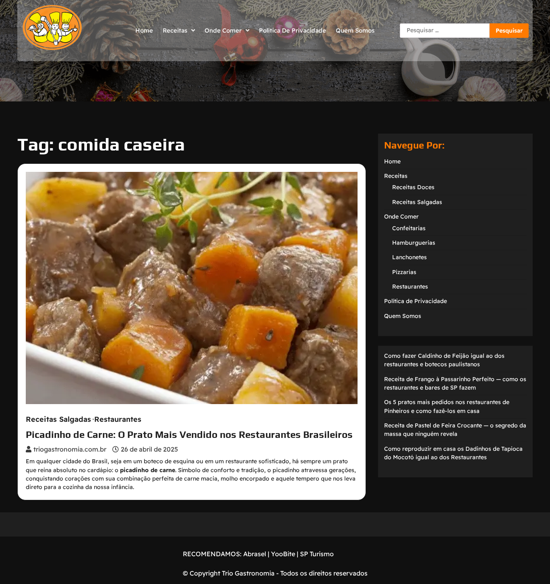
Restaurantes (117, 419)
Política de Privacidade (292, 30)
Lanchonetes (409, 257)
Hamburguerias (413, 242)
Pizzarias (404, 272)
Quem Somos (355, 30)
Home (144, 30)
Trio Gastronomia (247, 573)
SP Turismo (317, 554)
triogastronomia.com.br (69, 449)
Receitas (175, 30)
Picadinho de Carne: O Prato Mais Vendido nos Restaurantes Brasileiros (189, 434)
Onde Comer (223, 30)
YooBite (283, 554)
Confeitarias (409, 228)
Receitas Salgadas (58, 419)
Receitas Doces (413, 187)
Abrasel (254, 554)
